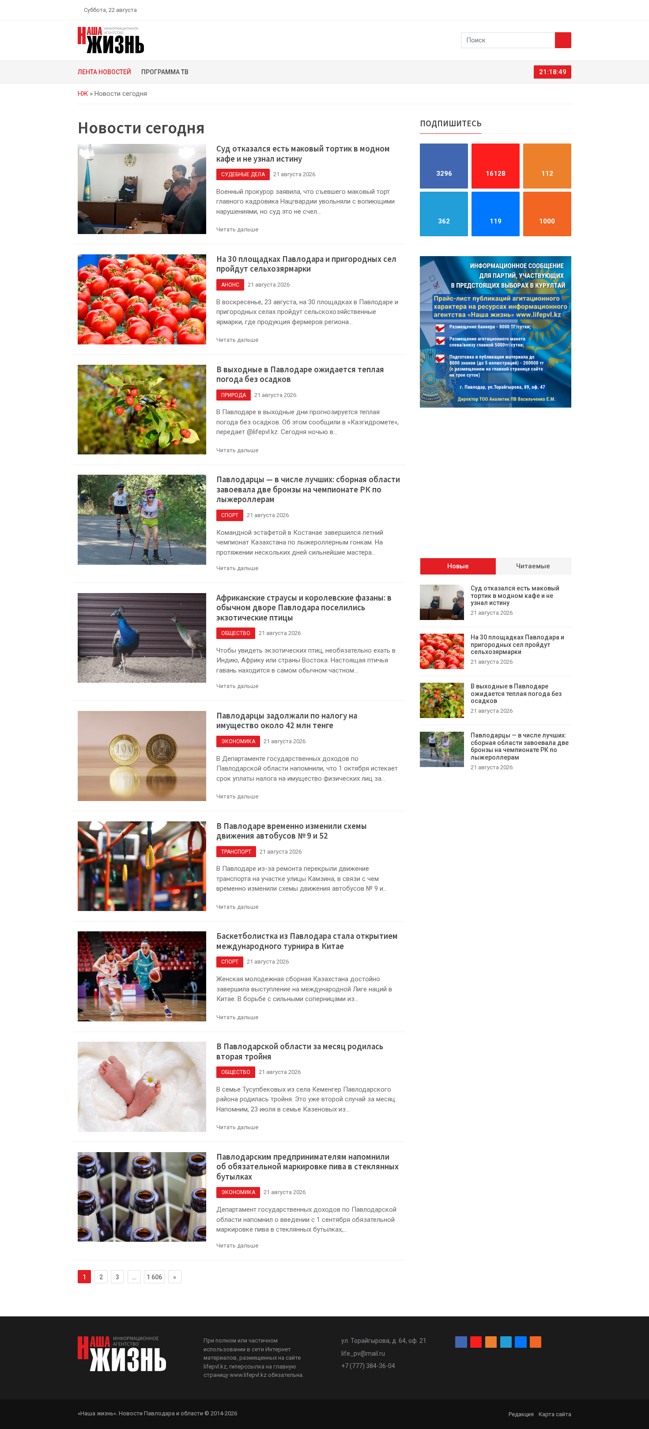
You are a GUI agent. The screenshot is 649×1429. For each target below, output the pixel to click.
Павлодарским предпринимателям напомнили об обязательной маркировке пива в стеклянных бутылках (307, 1167)
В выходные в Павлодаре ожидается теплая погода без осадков (300, 374)
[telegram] (547, 10)
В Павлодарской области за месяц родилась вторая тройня (299, 1051)
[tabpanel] (495, 678)
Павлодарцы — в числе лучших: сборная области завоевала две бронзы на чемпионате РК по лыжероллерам (308, 489)
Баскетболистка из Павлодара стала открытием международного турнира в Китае (307, 941)
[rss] (567, 10)
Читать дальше (237, 229)
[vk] (557, 10)
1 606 (154, 1277)
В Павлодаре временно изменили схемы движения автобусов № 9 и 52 (291, 831)
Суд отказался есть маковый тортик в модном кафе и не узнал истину (303, 154)
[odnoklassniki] (536, 10)
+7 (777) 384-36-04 (368, 1365)
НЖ (83, 94)
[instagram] (526, 10)
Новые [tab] (458, 566)
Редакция (521, 1414)
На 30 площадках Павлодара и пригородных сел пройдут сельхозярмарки (306, 264)
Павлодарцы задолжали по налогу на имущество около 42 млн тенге (286, 721)
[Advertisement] (495, 476)
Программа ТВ (165, 72)
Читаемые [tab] (533, 566)
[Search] (563, 40)
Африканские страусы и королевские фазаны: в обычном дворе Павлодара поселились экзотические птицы (304, 608)
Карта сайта (555, 1414)
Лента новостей (104, 72)
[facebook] (516, 10)
